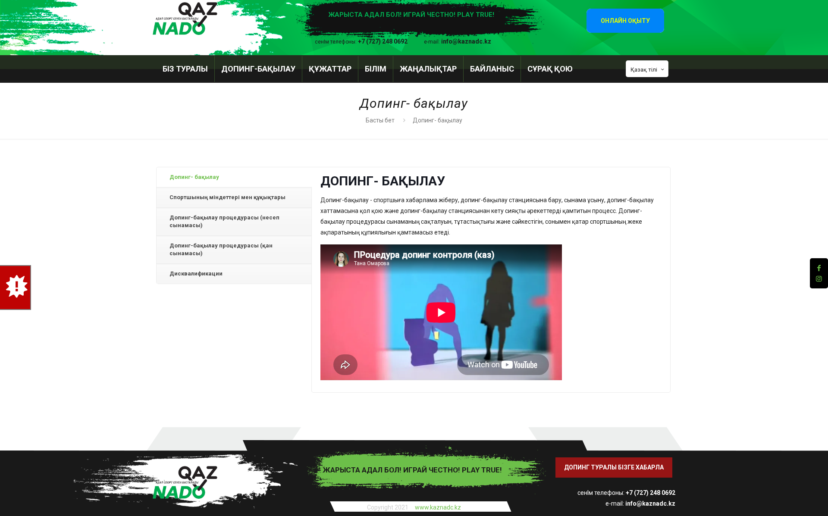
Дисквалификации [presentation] (196, 273)
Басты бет (380, 120)
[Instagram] (819, 279)
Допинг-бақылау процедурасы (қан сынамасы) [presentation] (221, 249)
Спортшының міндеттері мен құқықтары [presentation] (227, 197)
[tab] (234, 177)
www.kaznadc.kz (438, 507)
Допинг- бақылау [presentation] (194, 177)
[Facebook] (819, 268)
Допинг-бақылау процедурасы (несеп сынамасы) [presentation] (224, 221)
